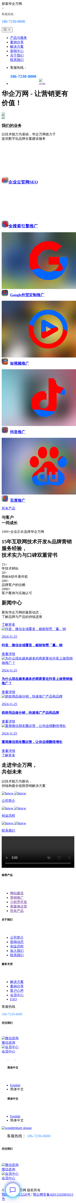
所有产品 (17, 911)
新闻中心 (17, 51)
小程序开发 (18, 902)
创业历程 (17, 946)
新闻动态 (17, 942)
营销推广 (17, 897)
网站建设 (17, 893)
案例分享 (17, 42)
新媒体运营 (18, 906)
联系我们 (17, 60)
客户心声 (17, 990)
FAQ (13, 999)
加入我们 (17, 950)
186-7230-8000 (38, 1136)
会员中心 (17, 995)
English (15, 1085)
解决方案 (17, 46)
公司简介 (17, 937)
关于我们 (17, 55)
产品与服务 (18, 38)
